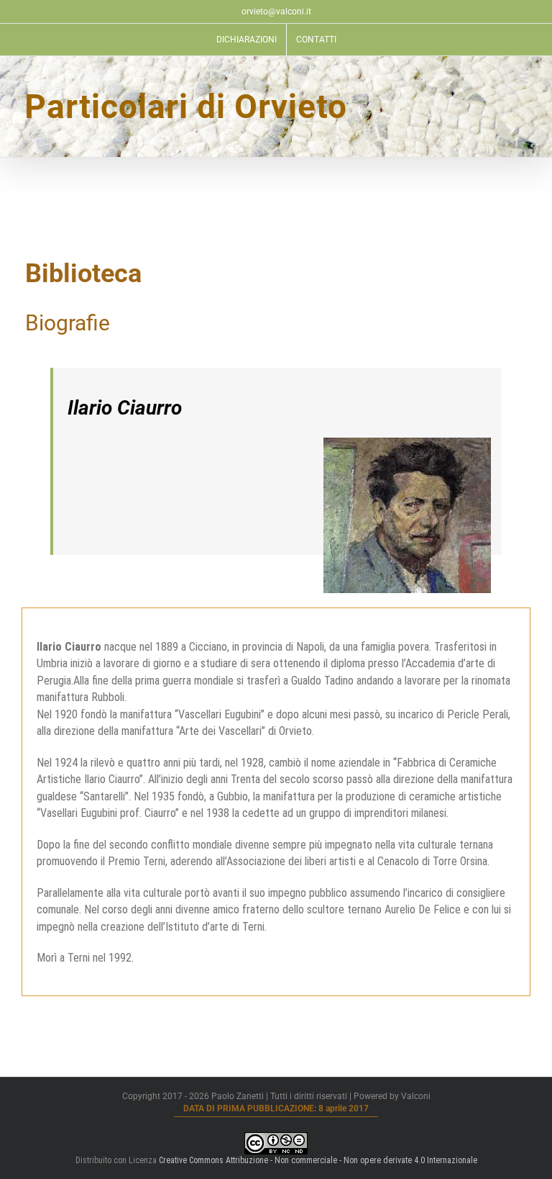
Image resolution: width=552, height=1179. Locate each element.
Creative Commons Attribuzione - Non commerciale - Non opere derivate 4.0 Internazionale (318, 1160)
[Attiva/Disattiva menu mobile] (522, 78)
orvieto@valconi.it (276, 11)
